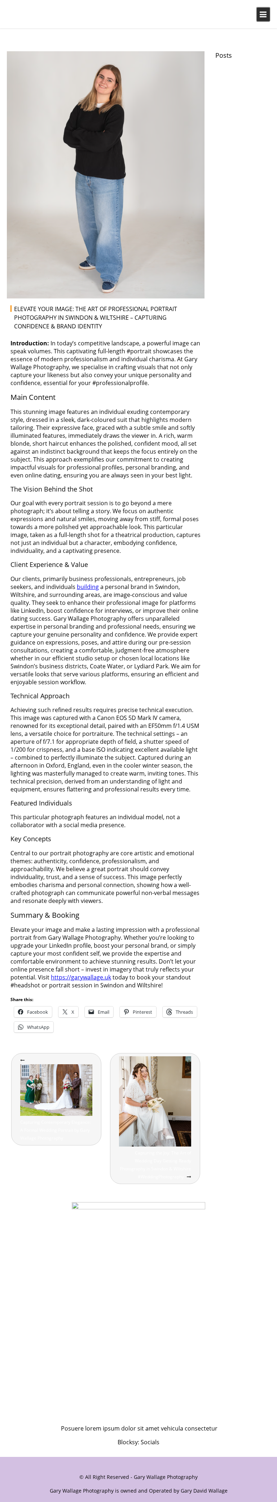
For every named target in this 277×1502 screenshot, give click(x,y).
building (88, 587)
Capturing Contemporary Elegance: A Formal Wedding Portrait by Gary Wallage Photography (55, 1130)
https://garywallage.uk (81, 977)
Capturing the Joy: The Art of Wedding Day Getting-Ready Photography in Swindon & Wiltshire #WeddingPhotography (155, 1165)
